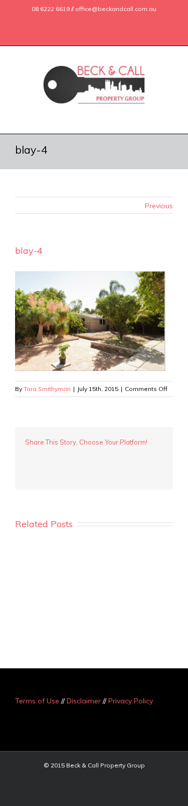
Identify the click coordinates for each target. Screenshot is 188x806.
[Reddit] (124, 457)
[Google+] (89, 22)
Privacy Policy (130, 700)
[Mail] (121, 22)
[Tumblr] (76, 457)
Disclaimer (84, 700)
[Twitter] (73, 22)
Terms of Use (37, 700)
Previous (159, 205)
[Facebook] (57, 22)
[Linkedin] (105, 22)
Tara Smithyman (47, 388)
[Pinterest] (60, 457)
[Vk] (140, 457)
